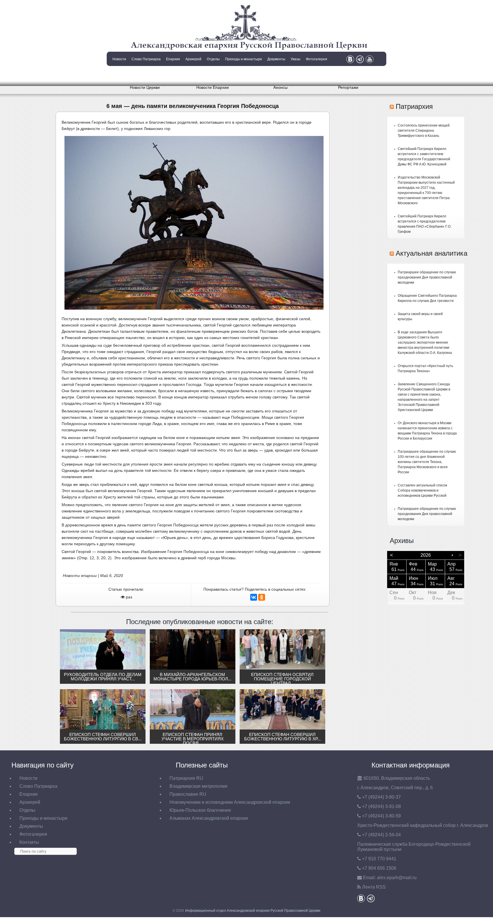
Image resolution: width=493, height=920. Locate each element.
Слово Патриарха (146, 59)
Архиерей (193, 59)
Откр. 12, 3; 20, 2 (94, 558)
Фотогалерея (316, 59)
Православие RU (187, 794)
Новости (119, 59)
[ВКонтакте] (253, 597)
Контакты (118, 74)
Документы (276, 59)
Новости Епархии (212, 87)
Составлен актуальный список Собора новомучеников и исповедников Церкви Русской (422, 490)
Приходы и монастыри (243, 59)
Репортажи (348, 87)
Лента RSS (374, 887)
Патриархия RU (186, 778)
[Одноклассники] (261, 597)
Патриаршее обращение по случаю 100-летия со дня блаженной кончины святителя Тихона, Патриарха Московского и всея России (427, 462)
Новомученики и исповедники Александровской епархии (229, 802)
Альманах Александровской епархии (208, 818)
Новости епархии (80, 575)
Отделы (213, 59)
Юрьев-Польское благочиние (200, 810)
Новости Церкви (145, 87)
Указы (295, 59)
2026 (426, 555)
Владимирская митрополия (198, 786)
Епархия (173, 59)
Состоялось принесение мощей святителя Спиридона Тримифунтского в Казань (424, 130)
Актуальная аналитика (431, 253)
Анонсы (280, 87)
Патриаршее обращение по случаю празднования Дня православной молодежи (427, 277)
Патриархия (414, 106)
